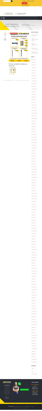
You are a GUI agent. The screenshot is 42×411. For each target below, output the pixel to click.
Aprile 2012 (33, 303)
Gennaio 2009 (34, 345)
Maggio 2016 (34, 222)
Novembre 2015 (34, 230)
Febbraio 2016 (34, 228)
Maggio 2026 (34, 67)
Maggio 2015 (34, 241)
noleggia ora (24, 3)
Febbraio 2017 (34, 220)
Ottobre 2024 (34, 115)
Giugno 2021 (34, 182)
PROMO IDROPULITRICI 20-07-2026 (35, 44)
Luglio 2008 (33, 351)
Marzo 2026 (34, 72)
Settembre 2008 (34, 348)
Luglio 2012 (33, 297)
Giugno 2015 (34, 238)
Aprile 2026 (33, 70)
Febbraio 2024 (34, 134)
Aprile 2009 (33, 343)
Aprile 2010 (33, 329)
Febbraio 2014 (34, 268)
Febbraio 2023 (34, 163)
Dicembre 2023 (34, 139)
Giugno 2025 (34, 94)
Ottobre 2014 (34, 252)
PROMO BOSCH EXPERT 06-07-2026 (35, 53)
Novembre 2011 (34, 311)
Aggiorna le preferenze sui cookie (21, 408)
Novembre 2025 (34, 83)
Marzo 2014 (34, 265)
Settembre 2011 (34, 313)
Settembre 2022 (34, 177)
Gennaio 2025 (34, 107)
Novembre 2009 (34, 335)
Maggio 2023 (34, 155)
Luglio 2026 (33, 62)
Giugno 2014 (34, 257)
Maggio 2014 (34, 260)
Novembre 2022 (34, 171)
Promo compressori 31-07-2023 (9, 80)
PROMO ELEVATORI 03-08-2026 (35, 35)
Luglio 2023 (33, 150)
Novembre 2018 (34, 196)
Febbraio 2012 (34, 308)
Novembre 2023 (34, 142)
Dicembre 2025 (34, 80)
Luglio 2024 (33, 121)
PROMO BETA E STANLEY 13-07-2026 (35, 49)
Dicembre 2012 (34, 287)
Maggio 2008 (34, 353)
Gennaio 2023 (34, 166)
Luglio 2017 (33, 212)
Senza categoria (34, 373)
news (32, 371)
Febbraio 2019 (34, 190)
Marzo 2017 (34, 217)
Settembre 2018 (34, 198)
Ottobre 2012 (34, 292)
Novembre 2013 (34, 270)
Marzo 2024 (34, 131)
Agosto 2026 (34, 59)
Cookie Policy (31, 406)
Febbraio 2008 (34, 359)
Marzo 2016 (34, 225)
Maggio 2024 (34, 126)
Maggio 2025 (34, 97)
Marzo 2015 (34, 246)
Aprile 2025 (33, 99)
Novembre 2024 (34, 113)
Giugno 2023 (34, 153)
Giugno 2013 (34, 279)
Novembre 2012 (34, 289)
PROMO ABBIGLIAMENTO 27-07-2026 (35, 39)
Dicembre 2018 (34, 193)
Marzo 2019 (34, 188)
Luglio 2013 (33, 276)
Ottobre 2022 (34, 174)
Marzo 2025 (34, 102)
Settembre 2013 (34, 273)
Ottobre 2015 (34, 233)
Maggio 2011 (34, 316)
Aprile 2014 (33, 262)
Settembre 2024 (34, 118)
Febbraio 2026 (34, 75)
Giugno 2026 (34, 64)
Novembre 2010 (34, 321)
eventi (33, 368)
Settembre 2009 (34, 337)
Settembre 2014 (34, 254)
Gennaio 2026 (34, 78)
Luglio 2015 (33, 236)
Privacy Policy (23, 406)
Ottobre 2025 (34, 86)
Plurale (16, 406)
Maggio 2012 (34, 300)
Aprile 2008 (33, 356)
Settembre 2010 (34, 324)
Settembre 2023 (34, 147)
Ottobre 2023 (34, 145)
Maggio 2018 (34, 201)
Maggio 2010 (34, 327)
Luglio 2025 (33, 91)
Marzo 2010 (34, 332)
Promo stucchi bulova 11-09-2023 (23, 80)
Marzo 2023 (34, 161)
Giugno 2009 (34, 340)
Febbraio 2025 (34, 105)
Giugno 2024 (34, 123)
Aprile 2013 (33, 281)
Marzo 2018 (34, 204)
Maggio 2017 (34, 214)
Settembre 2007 (34, 361)
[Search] (11, 1)
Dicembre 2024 (34, 110)
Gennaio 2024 (34, 137)
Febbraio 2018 (34, 206)
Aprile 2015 (33, 244)
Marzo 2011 (34, 319)
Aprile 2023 (33, 158)
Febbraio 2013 (34, 284)
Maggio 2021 (34, 185)
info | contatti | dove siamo (9, 14)
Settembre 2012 (34, 295)
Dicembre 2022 (34, 169)
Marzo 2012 (34, 305)
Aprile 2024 (33, 129)
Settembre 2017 (34, 209)
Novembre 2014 (34, 249)
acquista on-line (25, 5)
